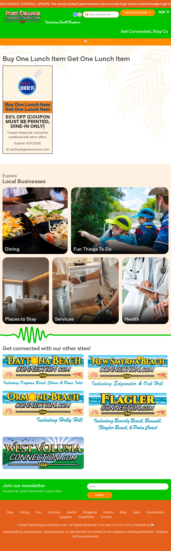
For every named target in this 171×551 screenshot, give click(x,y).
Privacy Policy (123, 525)
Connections (155, 512)
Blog (123, 512)
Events (108, 512)
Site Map (105, 525)
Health (71, 512)
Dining (24, 512)
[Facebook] (75, 14)
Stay (10, 512)
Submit (99, 495)
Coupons (65, 517)
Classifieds (86, 517)
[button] (85, 41)
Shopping (90, 512)
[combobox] (101, 14)
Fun (38, 512)
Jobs (136, 512)
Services (54, 512)
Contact (106, 517)
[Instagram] (79, 14)
